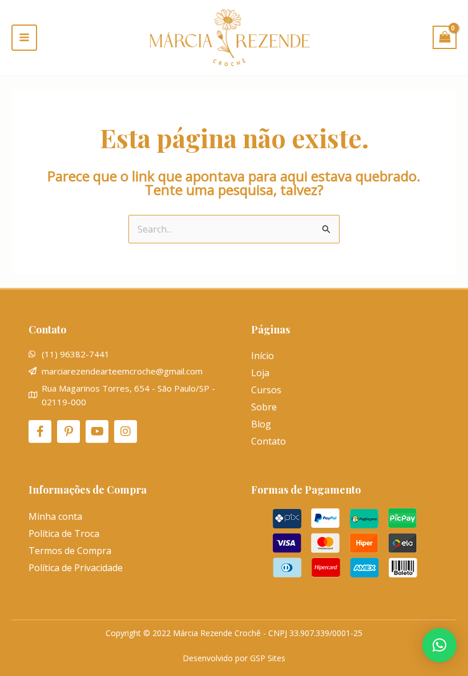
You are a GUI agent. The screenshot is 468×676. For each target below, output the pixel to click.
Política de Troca (64, 533)
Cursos (266, 390)
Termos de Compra (70, 550)
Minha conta (55, 516)
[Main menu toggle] (24, 37)
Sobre (264, 407)
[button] (439, 645)
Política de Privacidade (76, 567)
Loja (260, 372)
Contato (268, 441)
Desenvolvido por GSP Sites (234, 658)
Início (262, 355)
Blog (261, 424)
